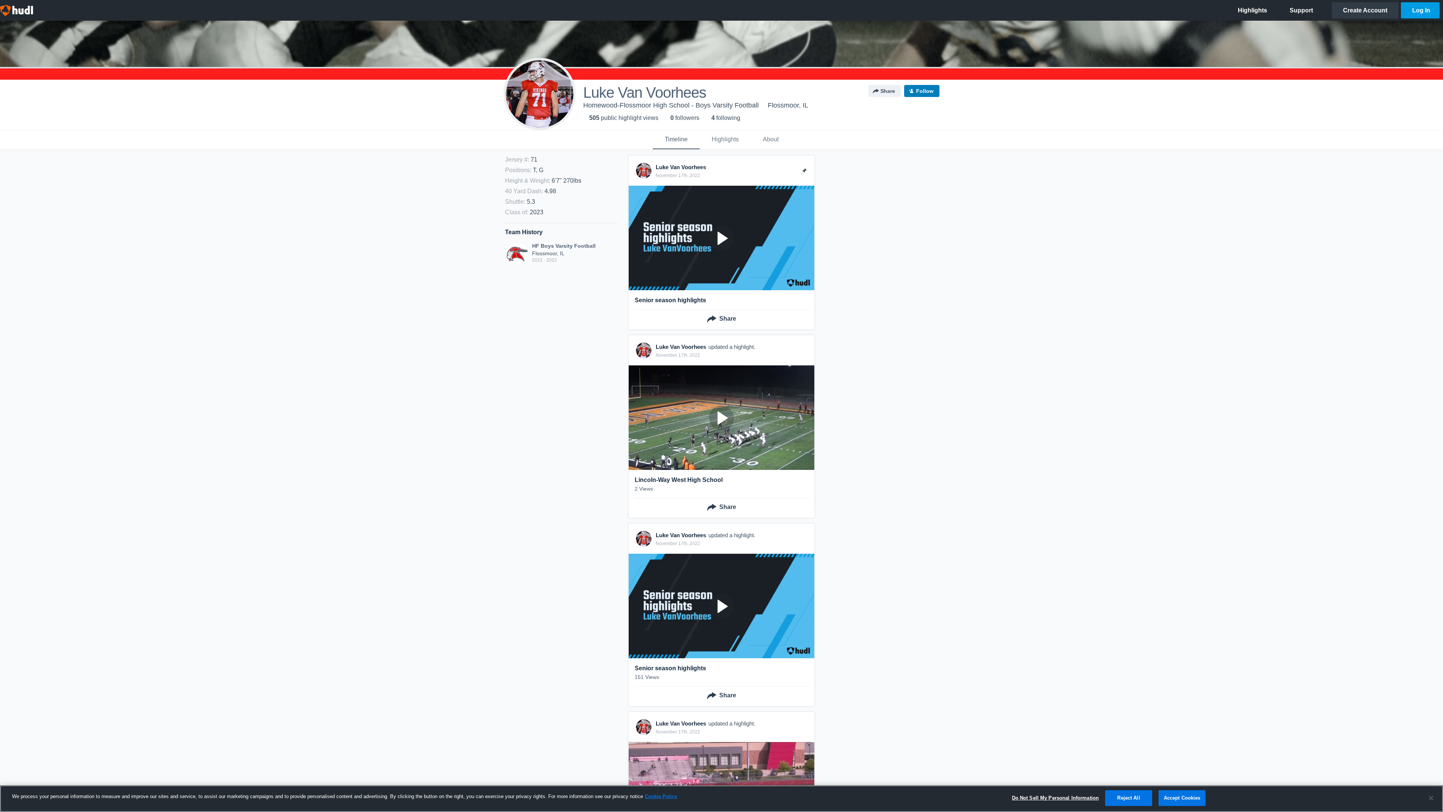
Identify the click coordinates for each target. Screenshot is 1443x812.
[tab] (676, 139)
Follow (924, 91)
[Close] (1431, 798)
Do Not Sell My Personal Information (1055, 798)
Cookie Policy (661, 796)
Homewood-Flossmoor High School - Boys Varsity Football (671, 105)
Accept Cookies (1182, 798)
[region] (721, 798)
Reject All (1128, 798)
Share (887, 91)
